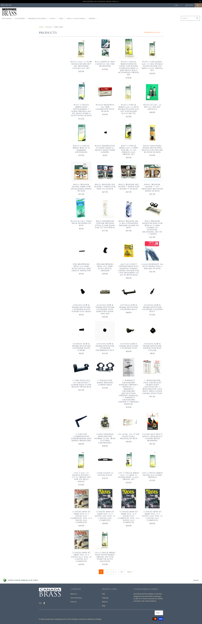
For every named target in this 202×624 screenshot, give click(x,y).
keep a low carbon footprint (146, 601)
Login (190, 5)
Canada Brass (49, 619)
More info (196, 580)
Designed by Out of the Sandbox (66, 619)
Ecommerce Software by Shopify (90, 619)
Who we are (6, 5)
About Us (73, 594)
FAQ (103, 594)
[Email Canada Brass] (40, 603)
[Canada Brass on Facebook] (44, 603)
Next (129, 572)
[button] (8, 18)
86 (122, 572)
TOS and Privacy (76, 598)
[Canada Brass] (9, 12)
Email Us (73, 602)
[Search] (197, 18)
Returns (105, 602)
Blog (103, 606)
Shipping (105, 598)
